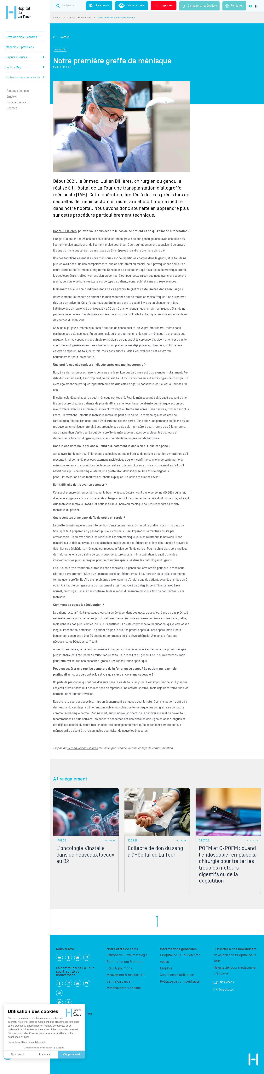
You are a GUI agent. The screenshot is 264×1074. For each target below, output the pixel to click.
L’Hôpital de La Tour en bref (180, 955)
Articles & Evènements (79, 17)
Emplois (12, 96)
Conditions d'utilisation (177, 975)
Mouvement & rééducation (126, 975)
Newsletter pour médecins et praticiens (235, 970)
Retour (64, 37)
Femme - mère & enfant (125, 962)
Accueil (57, 17)
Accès (164, 962)
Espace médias (16, 102)
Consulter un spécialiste (202, 5)
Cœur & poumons (119, 968)
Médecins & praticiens (20, 47)
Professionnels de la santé (23, 77)
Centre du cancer (119, 982)
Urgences (166, 5)
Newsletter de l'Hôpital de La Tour (235, 958)
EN (256, 7)
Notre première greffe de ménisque (116, 17)
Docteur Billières (65, 231)
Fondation (237, 5)
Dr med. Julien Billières (82, 748)
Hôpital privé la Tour (18, 12)
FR (250, 7)
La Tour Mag (13, 67)
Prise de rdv (102, 5)
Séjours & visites (16, 57)
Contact (12, 108)
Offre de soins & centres (21, 37)
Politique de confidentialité (180, 982)
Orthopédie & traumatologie (127, 955)
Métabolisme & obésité (124, 988)
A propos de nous (18, 91)
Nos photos (226, 989)
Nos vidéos (227, 982)
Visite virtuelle (136, 5)
